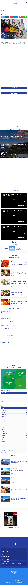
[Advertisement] (14, 56)
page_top (14, 533)
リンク (14, 577)
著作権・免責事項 (14, 572)
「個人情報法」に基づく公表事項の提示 (14, 571)
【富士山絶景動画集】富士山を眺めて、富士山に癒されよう (10, 561)
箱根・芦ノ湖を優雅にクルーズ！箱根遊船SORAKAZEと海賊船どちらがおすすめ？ (13, 563)
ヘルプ (14, 573)
